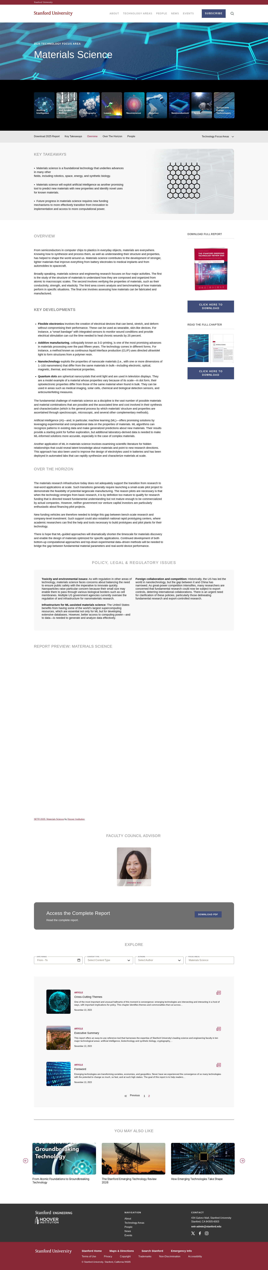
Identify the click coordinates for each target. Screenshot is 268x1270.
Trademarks (144, 1256)
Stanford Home (92, 1250)
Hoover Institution (76, 819)
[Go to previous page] (135, 1096)
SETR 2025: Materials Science (49, 819)
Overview (92, 136)
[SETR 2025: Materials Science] (100, 735)
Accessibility (195, 1256)
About (114, 13)
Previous (29, 1167)
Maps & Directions (121, 1250)
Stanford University (43, 2)
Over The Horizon (112, 136)
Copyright (125, 1256)
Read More (134, 1001)
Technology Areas (137, 13)
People (161, 13)
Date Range (78, 960)
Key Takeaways (73, 136)
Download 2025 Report (47, 136)
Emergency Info (181, 1250)
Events (188, 13)
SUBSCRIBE (214, 13)
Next (238, 1167)
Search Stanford (152, 1250)
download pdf (208, 914)
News (175, 13)
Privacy (108, 1256)
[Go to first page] (124, 1096)
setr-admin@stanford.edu (206, 1226)
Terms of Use (89, 1256)
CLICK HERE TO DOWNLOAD (211, 306)
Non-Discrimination (169, 1256)
